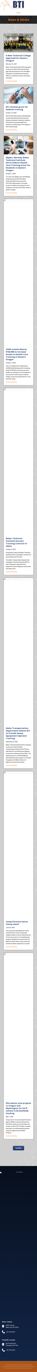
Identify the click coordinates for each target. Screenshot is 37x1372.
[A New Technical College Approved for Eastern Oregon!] (18, 43)
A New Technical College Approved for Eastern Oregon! (18, 58)
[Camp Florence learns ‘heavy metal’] (18, 845)
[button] (18, 1148)
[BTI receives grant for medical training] (18, 95)
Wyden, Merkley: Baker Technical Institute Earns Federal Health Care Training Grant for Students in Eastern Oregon (18, 164)
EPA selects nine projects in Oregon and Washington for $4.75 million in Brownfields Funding (18, 1108)
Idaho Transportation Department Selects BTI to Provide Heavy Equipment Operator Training (18, 733)
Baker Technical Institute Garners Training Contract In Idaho (16, 542)
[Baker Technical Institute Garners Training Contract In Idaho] (18, 461)
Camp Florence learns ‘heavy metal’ (17, 922)
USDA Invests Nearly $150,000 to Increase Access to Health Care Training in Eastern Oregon (17, 354)
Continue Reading (11, 81)
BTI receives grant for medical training (17, 108)
